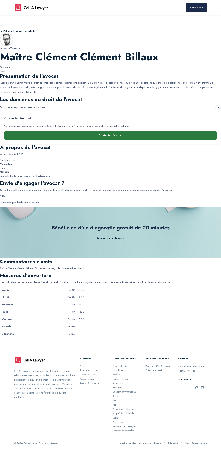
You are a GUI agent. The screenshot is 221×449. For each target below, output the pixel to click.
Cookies (185, 443)
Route (115, 396)
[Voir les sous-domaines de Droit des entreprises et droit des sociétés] (218, 107)
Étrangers (117, 387)
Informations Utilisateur (150, 443)
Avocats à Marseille (89, 383)
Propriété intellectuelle (123, 413)
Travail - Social (120, 366)
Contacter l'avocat (110, 135)
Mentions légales (127, 443)
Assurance (118, 422)
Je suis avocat (196, 7)
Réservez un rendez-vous (110, 238)
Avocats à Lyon (87, 379)
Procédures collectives (124, 409)
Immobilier (118, 370)
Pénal (115, 404)
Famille (116, 374)
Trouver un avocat (89, 370)
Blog (82, 366)
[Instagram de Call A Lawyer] (196, 387)
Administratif (119, 383)
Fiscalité (116, 400)
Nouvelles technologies (124, 426)
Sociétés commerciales (124, 392)
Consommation (120, 379)
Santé (115, 417)
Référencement (199, 443)
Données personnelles (123, 430)
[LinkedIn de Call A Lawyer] (202, 387)
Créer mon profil (153, 370)
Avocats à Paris (87, 374)
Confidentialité (171, 443)
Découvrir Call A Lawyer (157, 366)
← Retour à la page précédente (17, 31)
